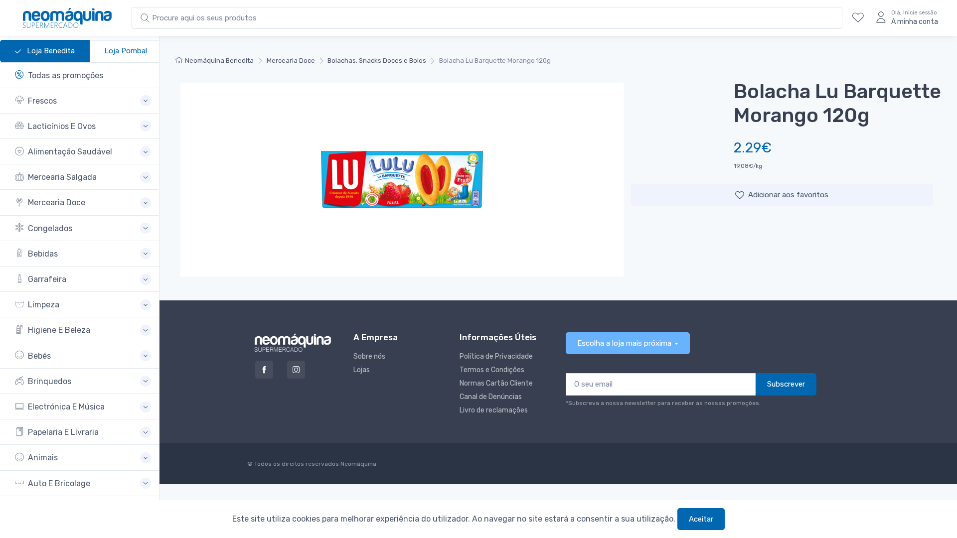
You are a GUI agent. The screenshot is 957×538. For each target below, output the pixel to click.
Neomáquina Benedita (219, 60)
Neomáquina (357, 463)
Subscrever (786, 384)
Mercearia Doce (291, 60)
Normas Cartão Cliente (496, 383)
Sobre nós (369, 356)
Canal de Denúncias (491, 397)
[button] (83, 101)
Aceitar (701, 519)
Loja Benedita (50, 50)
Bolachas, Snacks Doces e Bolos (376, 60)
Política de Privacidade (496, 356)
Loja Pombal (125, 50)
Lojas (361, 370)
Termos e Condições (492, 370)
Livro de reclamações (494, 410)
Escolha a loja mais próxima (624, 343)
